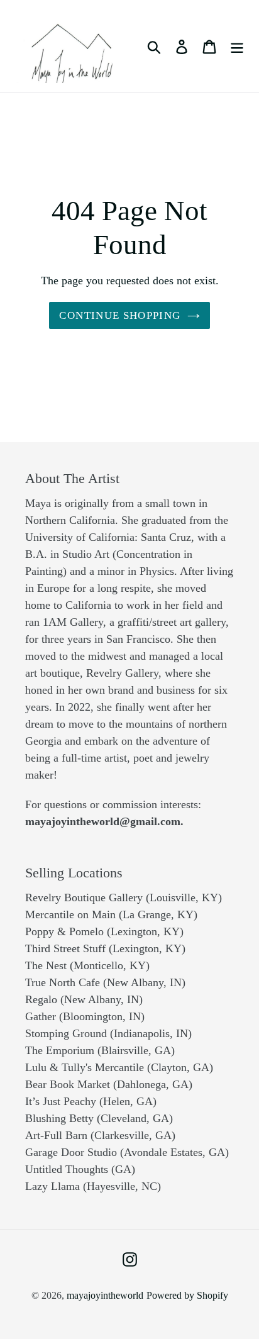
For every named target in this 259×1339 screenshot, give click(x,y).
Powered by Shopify (187, 1295)
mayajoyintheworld (105, 1295)
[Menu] (237, 46)
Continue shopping (119, 315)
